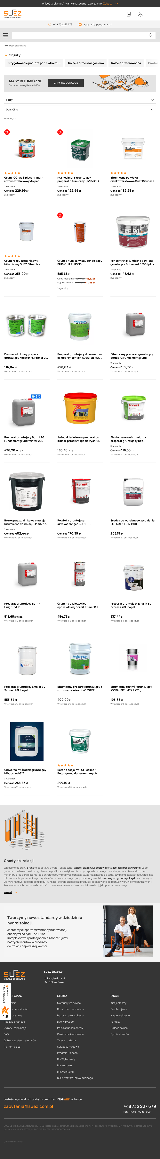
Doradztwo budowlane (70, 1009)
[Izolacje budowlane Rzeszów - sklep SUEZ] (12, 14)
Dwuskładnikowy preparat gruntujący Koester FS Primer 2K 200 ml (25, 355)
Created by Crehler (13, 1141)
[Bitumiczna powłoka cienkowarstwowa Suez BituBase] (133, 148)
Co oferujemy (119, 1009)
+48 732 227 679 (62, 24)
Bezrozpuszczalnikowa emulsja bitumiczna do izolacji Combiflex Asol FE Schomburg (26, 522)
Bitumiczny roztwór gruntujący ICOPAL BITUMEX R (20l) (131, 688)
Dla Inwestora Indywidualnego (75, 1078)
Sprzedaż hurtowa (68, 1046)
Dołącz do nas (119, 1028)
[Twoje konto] (140, 14)
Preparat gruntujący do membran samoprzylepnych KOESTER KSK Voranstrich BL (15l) (79, 355)
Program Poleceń (67, 1053)
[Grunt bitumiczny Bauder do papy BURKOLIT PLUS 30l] (80, 232)
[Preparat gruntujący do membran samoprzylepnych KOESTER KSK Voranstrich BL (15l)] (80, 325)
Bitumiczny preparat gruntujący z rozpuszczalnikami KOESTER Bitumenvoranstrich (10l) (79, 688)
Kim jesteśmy (118, 1003)
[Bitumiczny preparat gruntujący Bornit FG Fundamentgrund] (133, 325)
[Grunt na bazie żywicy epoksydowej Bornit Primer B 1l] (80, 574)
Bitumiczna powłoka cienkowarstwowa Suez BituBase (132, 179)
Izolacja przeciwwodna (126, 63)
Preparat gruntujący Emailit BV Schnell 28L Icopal (24, 688)
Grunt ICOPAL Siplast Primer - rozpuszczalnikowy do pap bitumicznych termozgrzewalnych (27, 179)
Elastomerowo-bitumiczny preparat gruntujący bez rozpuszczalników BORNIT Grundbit (128, 439)
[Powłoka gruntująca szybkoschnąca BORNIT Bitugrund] (80, 491)
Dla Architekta (65, 1071)
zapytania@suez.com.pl (98, 24)
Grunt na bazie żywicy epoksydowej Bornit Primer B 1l (78, 605)
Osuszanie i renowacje (70, 1034)
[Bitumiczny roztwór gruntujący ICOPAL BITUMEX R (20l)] (133, 658)
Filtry (9, 99)
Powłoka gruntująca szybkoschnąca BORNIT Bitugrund (73, 522)
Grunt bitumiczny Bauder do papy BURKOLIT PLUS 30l (79, 262)
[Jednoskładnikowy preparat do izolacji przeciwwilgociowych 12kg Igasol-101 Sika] (80, 408)
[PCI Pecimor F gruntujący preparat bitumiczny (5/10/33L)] (80, 148)
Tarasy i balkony (66, 1040)
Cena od (9, 190)
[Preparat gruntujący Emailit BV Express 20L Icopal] (133, 574)
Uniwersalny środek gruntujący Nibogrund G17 (25, 771)
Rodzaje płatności (14, 1021)
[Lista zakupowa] (129, 14)
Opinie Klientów (120, 1034)
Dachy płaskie (65, 1021)
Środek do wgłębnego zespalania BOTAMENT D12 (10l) (132, 522)
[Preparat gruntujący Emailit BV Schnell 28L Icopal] (27, 658)
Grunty (14, 55)
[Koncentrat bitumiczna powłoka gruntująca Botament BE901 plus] (133, 232)
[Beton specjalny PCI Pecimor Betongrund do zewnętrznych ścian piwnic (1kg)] (80, 741)
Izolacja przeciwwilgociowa (86, 63)
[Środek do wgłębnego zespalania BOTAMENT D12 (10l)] (133, 491)
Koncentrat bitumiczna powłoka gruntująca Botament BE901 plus (132, 262)
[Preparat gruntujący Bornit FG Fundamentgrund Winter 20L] (27, 408)
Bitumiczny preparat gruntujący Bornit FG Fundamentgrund (131, 355)
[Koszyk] (152, 14)
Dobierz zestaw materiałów (20, 1040)
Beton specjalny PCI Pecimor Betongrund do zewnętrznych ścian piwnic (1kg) (77, 771)
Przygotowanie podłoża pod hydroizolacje (35, 63)
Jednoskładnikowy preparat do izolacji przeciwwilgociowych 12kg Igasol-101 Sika (79, 439)
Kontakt (115, 1021)
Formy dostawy (13, 1015)
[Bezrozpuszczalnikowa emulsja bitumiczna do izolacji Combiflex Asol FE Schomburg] (27, 491)
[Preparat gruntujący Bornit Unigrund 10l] (27, 574)
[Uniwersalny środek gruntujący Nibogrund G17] (27, 741)
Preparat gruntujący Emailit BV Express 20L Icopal (130, 605)
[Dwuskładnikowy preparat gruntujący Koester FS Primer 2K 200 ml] (27, 325)
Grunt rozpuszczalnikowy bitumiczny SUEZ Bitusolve (22, 262)
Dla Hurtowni (64, 1065)
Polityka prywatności (16, 1009)
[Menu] (6, 35)
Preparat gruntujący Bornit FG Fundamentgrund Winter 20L (24, 439)
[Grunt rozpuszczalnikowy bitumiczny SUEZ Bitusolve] (27, 232)
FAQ (6, 1034)
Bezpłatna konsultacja (70, 1015)
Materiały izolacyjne (69, 1003)
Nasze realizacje (120, 1015)
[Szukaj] (151, 35)
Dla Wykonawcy (66, 1059)
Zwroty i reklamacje (15, 1028)
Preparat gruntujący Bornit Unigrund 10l (22, 605)
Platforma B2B (12, 1046)
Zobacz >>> (110, 3)
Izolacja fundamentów (70, 1028)
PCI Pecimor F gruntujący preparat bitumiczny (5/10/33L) (78, 179)
